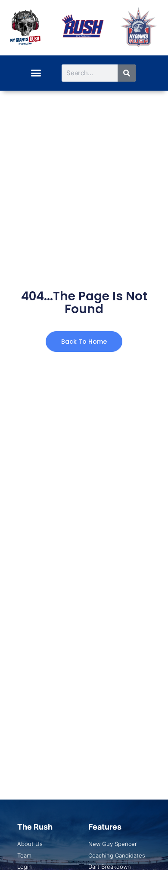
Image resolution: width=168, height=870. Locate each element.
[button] (36, 73)
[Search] (127, 73)
